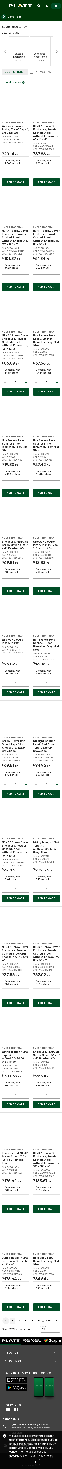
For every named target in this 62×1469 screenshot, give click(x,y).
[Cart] (56, 6)
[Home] (21, 6)
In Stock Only (43, 72)
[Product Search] (39, 6)
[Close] (23, 82)
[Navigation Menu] (5, 6)
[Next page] (56, 1320)
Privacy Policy (44, 1455)
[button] (26, 27)
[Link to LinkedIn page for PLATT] (10, 1409)
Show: (45, 1326)
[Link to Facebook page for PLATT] (18, 1409)
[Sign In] (47, 6)
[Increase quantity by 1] (26, 173)
